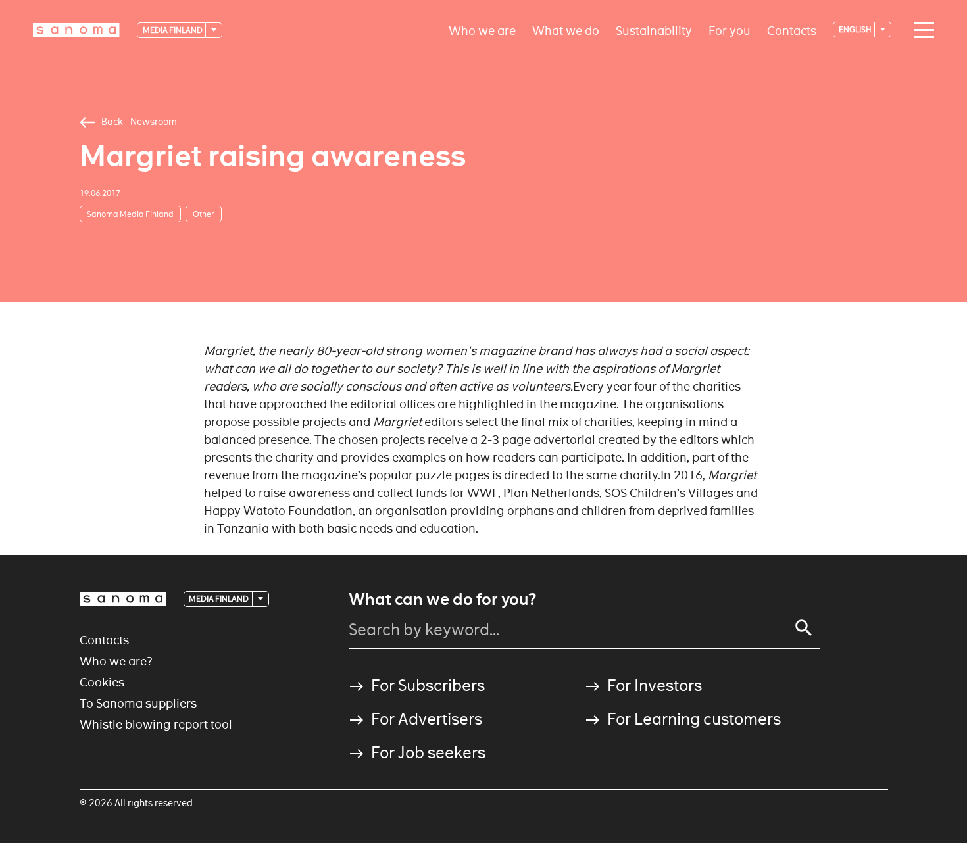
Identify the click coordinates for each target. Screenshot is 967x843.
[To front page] (76, 30)
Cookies (102, 682)
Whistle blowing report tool (156, 724)
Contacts (791, 29)
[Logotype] (123, 599)
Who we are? (116, 661)
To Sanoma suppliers (138, 703)
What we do (565, 29)
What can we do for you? (442, 599)
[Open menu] (921, 30)
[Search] (803, 628)
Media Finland (173, 30)
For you (729, 29)
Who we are (482, 29)
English (856, 29)
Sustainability (654, 29)
